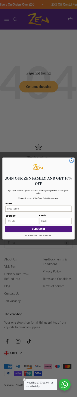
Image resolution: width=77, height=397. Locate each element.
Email (42, 215)
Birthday (10, 215)
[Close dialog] (72, 160)
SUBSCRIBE (38, 229)
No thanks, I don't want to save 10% (38, 236)
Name (8, 203)
